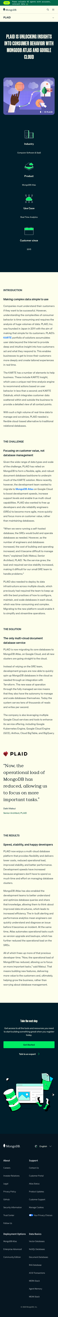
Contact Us (34, 1167)
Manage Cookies (36, 1207)
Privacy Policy (9, 1191)
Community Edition (12, 1257)
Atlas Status (34, 1183)
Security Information (12, 1207)
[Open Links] (53, 10)
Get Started (29, 1045)
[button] (46, 1146)
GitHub (6, 1199)
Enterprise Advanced (12, 1249)
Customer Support (37, 1199)
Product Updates (36, 1191)
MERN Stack (34, 1280)
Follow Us (7, 1223)
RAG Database (35, 1264)
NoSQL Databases (37, 1249)
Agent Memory (35, 1288)
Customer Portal (36, 1175)
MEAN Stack (34, 1296)
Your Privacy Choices (43, 1215)
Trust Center (8, 1215)
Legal (5, 1183)
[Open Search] (48, 9)
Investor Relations (11, 1175)
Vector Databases (36, 1241)
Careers (6, 1167)
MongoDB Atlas (10, 1241)
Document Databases (38, 1257)
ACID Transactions (37, 1272)
